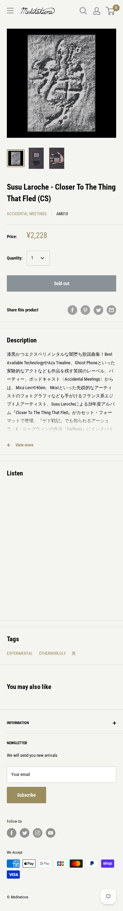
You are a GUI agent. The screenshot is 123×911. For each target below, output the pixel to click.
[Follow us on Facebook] (11, 833)
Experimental (20, 653)
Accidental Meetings (26, 213)
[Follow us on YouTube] (50, 833)
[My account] (96, 11)
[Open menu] (10, 10)
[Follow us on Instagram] (37, 833)
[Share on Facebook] (72, 310)
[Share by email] (111, 310)
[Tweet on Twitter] (98, 310)
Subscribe (26, 795)
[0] (110, 11)
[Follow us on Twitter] (24, 833)
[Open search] (83, 11)
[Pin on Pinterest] (85, 310)
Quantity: (15, 258)
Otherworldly (52, 653)
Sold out (61, 283)
